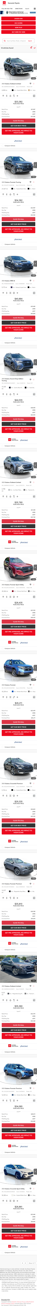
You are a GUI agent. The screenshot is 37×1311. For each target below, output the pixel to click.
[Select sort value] (34, 47)
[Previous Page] (22, 1263)
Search (30, 41)
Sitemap (19, 1301)
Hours (12, 1303)
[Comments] (34, 96)
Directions (18, 8)
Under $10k (18, 18)
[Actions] (33, 83)
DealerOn (14, 1301)
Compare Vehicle (10, 146)
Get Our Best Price (18, 125)
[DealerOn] (5, 1300)
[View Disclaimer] (17, 96)
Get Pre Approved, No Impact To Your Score (18, 131)
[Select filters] (31, 48)
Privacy (23, 1301)
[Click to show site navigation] (34, 8)
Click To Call (18, 121)
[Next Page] (25, 1263)
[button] (7, 8)
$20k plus (18, 27)
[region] (18, 112)
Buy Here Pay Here (18, 32)
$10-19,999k (18, 23)
